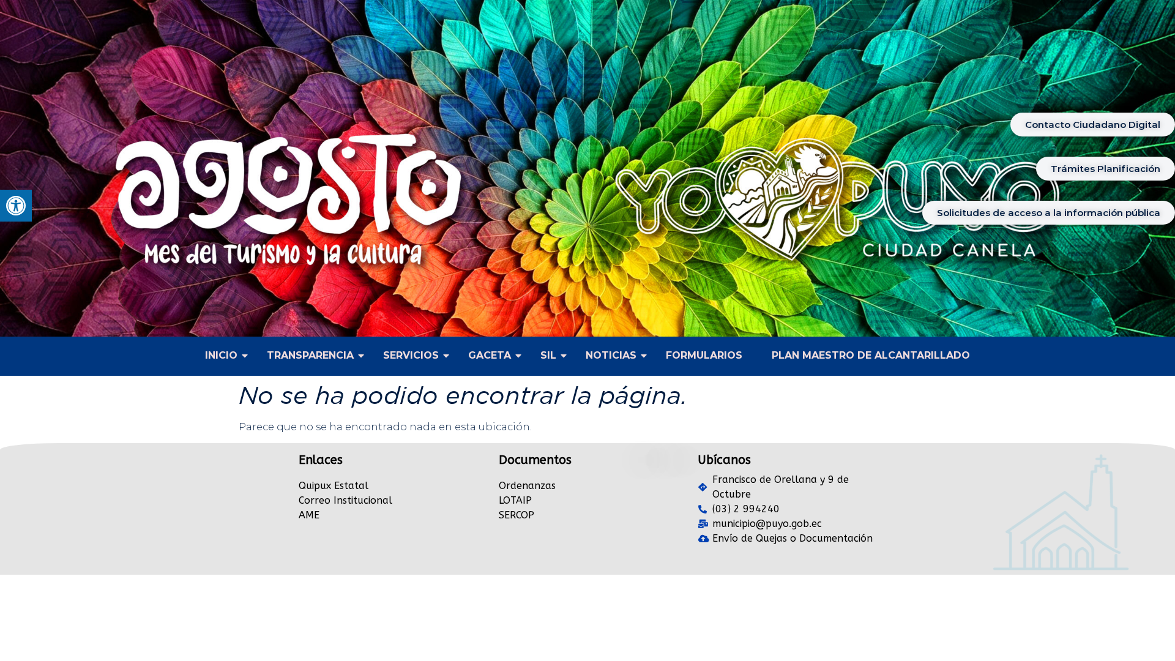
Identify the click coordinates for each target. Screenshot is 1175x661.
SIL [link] (548, 355)
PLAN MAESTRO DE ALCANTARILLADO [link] (871, 355)
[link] (16, 206)
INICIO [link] (221, 355)
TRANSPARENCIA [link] (310, 355)
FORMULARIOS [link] (704, 355)
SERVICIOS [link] (411, 355)
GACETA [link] (489, 355)
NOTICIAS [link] (611, 355)
